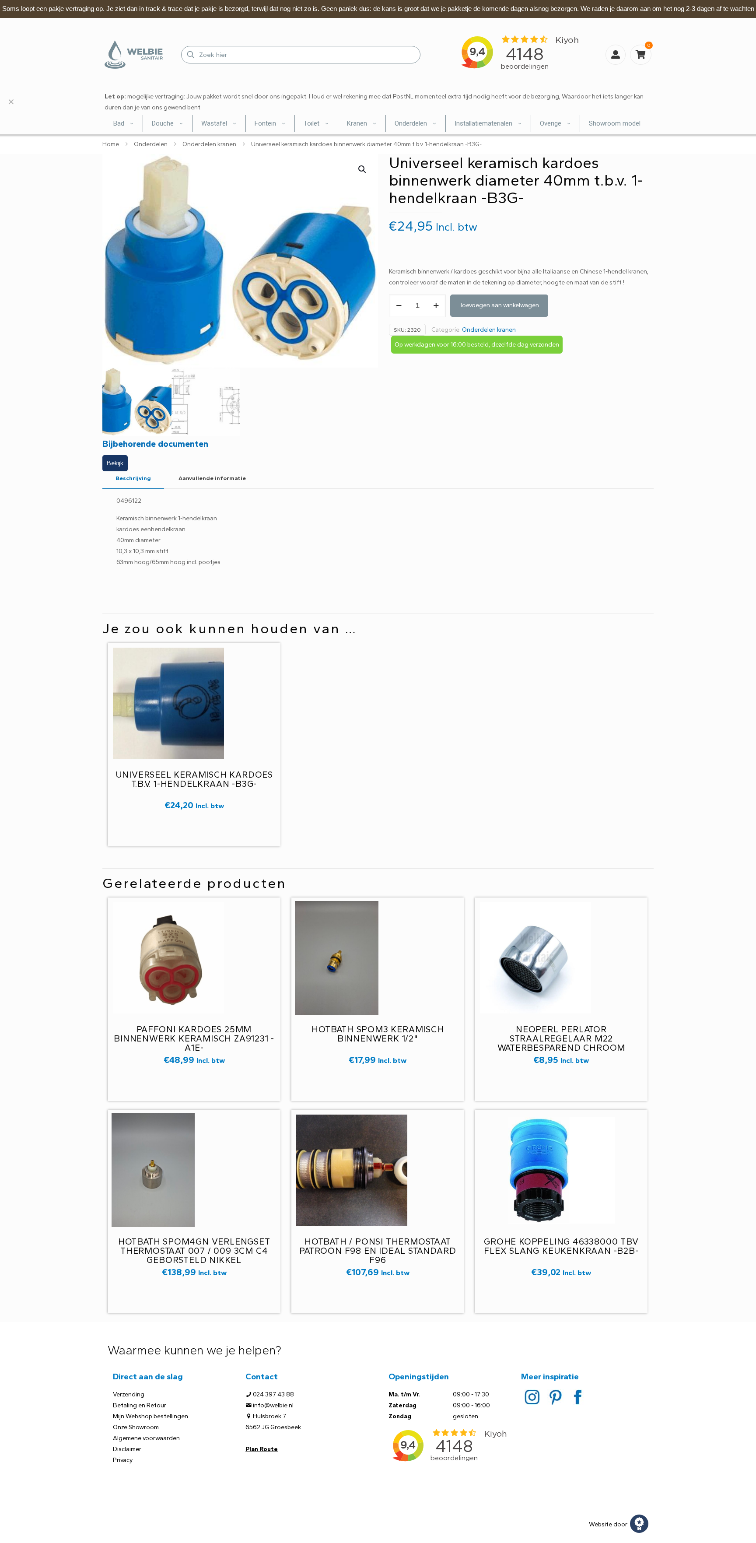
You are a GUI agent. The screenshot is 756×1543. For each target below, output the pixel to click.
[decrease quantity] (398, 306)
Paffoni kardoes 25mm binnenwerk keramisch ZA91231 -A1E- (194, 1038)
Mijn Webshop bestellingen (150, 1416)
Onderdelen (151, 144)
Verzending (128, 1394)
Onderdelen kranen (209, 144)
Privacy (123, 1460)
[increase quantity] (436, 306)
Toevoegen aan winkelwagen (499, 305)
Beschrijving (133, 478)
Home (110, 144)
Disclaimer (127, 1449)
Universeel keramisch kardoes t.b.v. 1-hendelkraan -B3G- (194, 779)
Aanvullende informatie (212, 478)
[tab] (133, 478)
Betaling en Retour (139, 1405)
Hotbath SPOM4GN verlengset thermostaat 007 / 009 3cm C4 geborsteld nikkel (194, 1250)
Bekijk (115, 463)
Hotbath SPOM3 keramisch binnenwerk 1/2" (378, 1034)
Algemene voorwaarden (146, 1438)
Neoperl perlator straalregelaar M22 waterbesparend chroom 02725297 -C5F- (561, 1043)
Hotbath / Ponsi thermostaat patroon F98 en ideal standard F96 (377, 1250)
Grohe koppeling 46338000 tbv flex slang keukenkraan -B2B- (561, 1246)
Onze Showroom (136, 1427)
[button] (362, 169)
